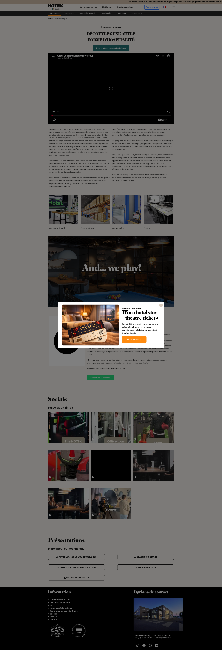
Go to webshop (134, 339)
